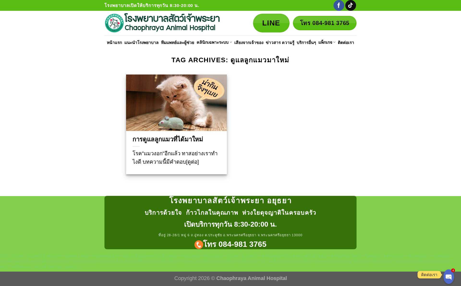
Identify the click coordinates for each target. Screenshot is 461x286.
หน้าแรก (114, 42)
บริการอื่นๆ (306, 42)
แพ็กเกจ (325, 42)
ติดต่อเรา (346, 42)
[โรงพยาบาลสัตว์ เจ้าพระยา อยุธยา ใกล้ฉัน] (163, 23)
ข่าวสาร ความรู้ (280, 42)
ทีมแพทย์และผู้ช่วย (177, 42)
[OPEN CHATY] (448, 276)
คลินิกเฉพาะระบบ (213, 42)
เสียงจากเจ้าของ (248, 42)
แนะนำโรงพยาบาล (141, 42)
